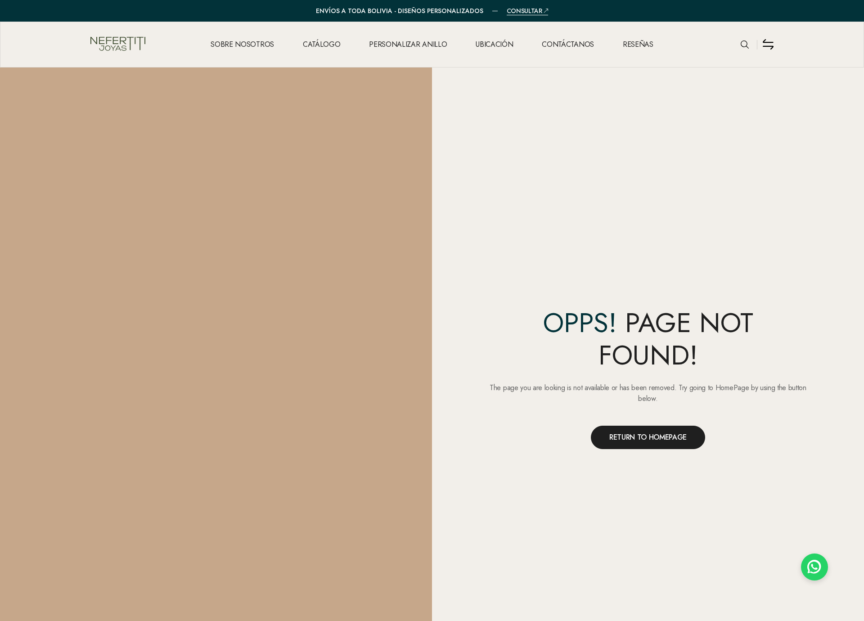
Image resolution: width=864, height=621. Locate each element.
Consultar (524, 11)
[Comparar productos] (768, 44)
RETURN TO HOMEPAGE (648, 437)
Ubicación (494, 44)
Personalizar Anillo (408, 44)
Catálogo (321, 44)
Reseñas (638, 44)
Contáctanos (568, 44)
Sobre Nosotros (242, 44)
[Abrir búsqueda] (745, 44)
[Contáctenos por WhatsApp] (814, 567)
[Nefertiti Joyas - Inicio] (141, 44)
